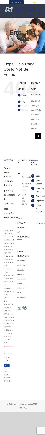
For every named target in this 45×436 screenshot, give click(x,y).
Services (25, 106)
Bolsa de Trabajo (38, 208)
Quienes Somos (38, 182)
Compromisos (38, 196)
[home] (9, 161)
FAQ (23, 102)
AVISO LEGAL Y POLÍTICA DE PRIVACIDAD (23, 227)
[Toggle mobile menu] (40, 14)
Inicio (38, 176)
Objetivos (38, 201)
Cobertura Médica (38, 190)
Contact (25, 110)
